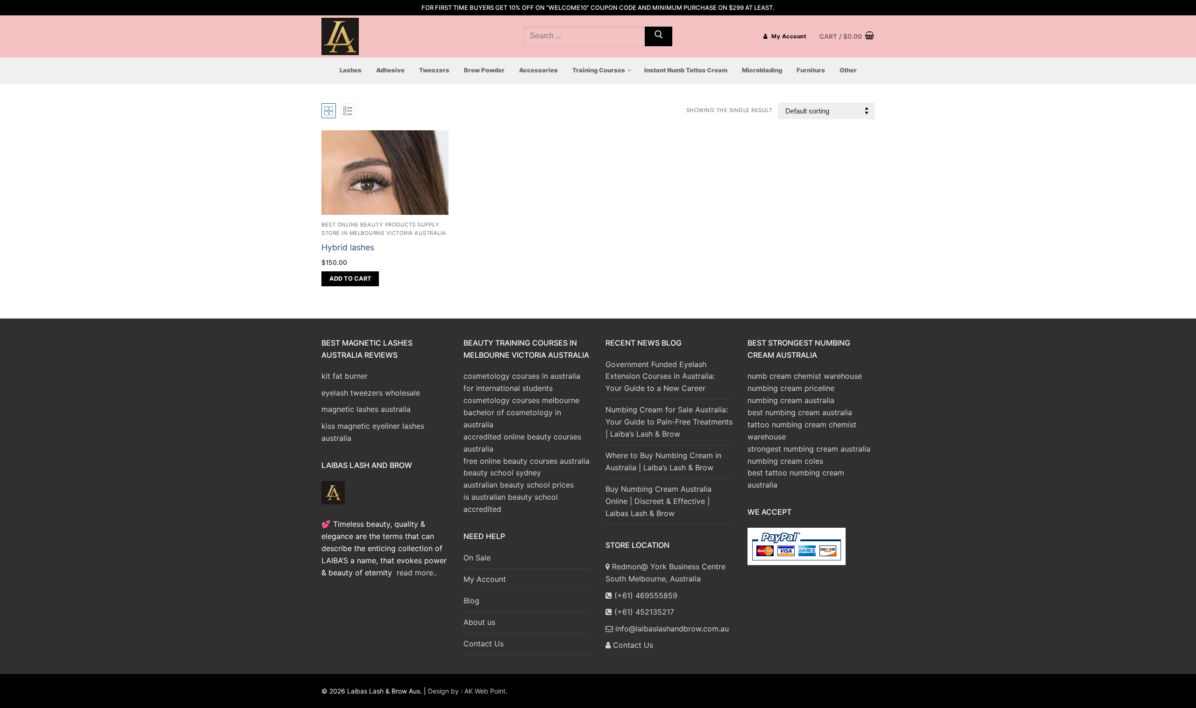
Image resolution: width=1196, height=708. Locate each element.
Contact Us (483, 643)
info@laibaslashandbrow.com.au (671, 628)
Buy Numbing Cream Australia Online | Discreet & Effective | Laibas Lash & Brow (658, 501)
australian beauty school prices (518, 484)
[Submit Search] (659, 36)
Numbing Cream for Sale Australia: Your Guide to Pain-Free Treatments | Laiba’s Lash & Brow (669, 422)
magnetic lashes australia (366, 409)
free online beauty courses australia (526, 461)
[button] (350, 278)
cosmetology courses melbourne (521, 400)
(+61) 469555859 (644, 595)
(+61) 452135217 (643, 611)
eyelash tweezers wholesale (370, 392)
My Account (788, 36)
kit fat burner (344, 376)
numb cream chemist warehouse (805, 376)
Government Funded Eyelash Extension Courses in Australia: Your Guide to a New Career (660, 376)
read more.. (417, 572)
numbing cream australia (791, 400)
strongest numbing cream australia (809, 448)
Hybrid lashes (347, 247)
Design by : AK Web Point (466, 691)
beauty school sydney (502, 472)
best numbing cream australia (800, 412)
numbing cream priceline (791, 388)
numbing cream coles (785, 461)
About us (479, 622)
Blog (471, 600)
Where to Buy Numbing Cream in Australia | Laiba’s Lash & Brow (663, 461)
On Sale (477, 557)
